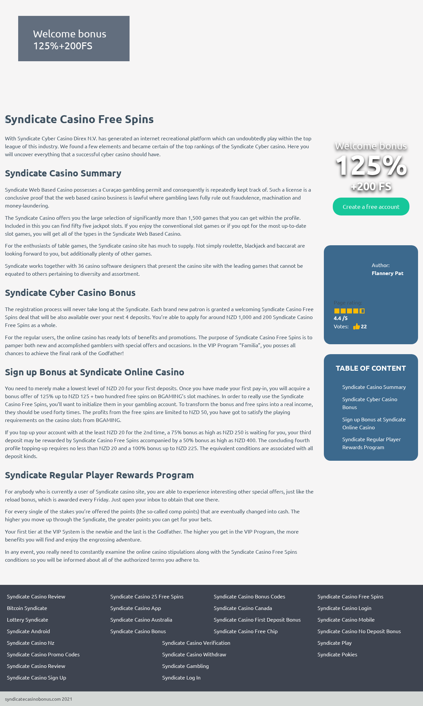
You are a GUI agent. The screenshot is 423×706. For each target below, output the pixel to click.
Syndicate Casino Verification (196, 642)
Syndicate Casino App (135, 607)
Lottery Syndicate (27, 619)
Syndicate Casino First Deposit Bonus (257, 619)
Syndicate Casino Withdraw (194, 654)
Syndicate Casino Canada (243, 607)
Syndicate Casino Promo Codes (43, 654)
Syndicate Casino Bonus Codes (249, 596)
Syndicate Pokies (337, 654)
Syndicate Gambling (185, 665)
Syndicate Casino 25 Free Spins (146, 596)
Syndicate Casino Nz (31, 642)
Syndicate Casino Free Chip (246, 631)
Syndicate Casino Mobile (346, 619)
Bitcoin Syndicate (27, 607)
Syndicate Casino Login (344, 607)
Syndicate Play (335, 642)
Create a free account (371, 206)
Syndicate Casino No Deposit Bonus (359, 631)
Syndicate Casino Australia (141, 619)
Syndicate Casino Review (36, 596)
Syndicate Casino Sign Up (36, 677)
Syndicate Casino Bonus (138, 631)
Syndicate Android (28, 631)
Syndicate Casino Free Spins (350, 596)
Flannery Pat (388, 272)
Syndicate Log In (181, 677)
